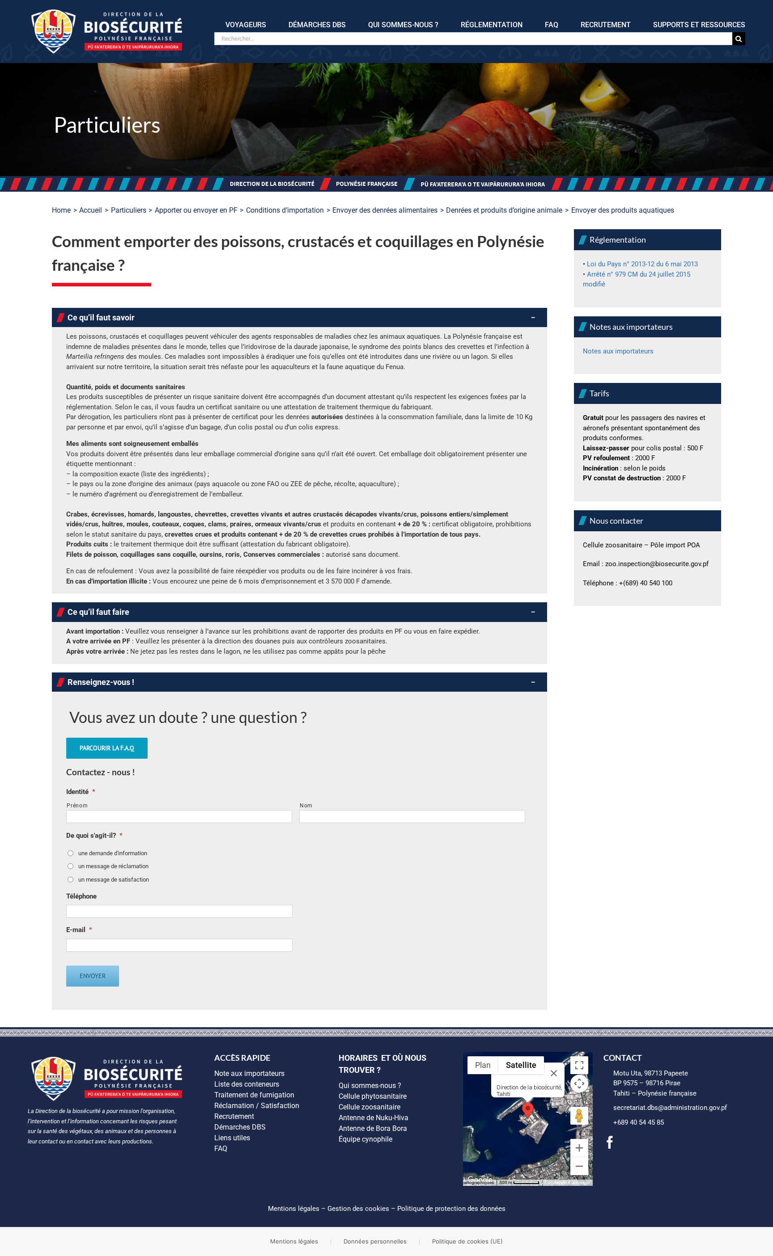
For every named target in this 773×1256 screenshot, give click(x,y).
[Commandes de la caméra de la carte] (579, 1083)
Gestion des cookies (358, 1209)
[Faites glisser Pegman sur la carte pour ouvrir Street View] (579, 1116)
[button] (299, 317)
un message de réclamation (113, 866)
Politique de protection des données (451, 1209)
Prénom (77, 805)
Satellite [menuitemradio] (521, 1065)
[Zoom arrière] (579, 1166)
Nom (306, 805)
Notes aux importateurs (618, 351)
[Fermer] (554, 1073)
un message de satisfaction (113, 879)
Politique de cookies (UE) (467, 1241)
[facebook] (609, 1142)
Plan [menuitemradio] (483, 1065)
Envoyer (93, 976)
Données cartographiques (468, 1182)
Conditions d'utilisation (567, 1182)
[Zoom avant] (579, 1148)
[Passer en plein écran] (579, 1065)
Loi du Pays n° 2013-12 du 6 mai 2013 (642, 264)
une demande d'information (112, 853)
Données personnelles (375, 1241)
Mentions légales (293, 1209)
